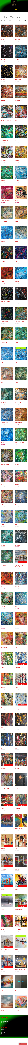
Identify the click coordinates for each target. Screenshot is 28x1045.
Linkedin (3, 1031)
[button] (16, 9)
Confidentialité (4, 1022)
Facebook (3, 1029)
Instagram (3, 1032)
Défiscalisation (4, 1021)
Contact (3, 1020)
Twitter (2, 1033)
